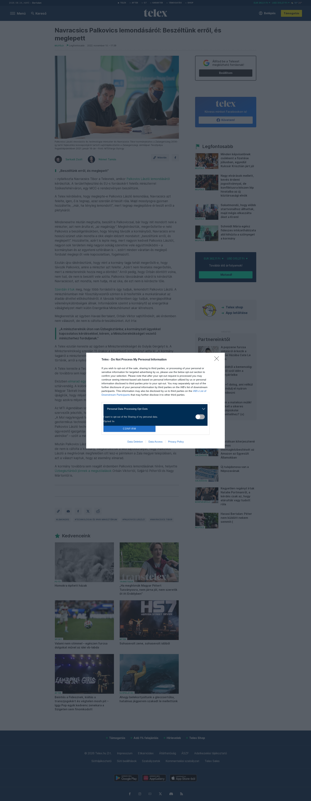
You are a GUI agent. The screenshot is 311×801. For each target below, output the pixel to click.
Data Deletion (135, 441)
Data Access (155, 441)
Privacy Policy (176, 441)
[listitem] (154, 409)
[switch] (200, 416)
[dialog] (155, 400)
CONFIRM (129, 428)
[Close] (217, 359)
